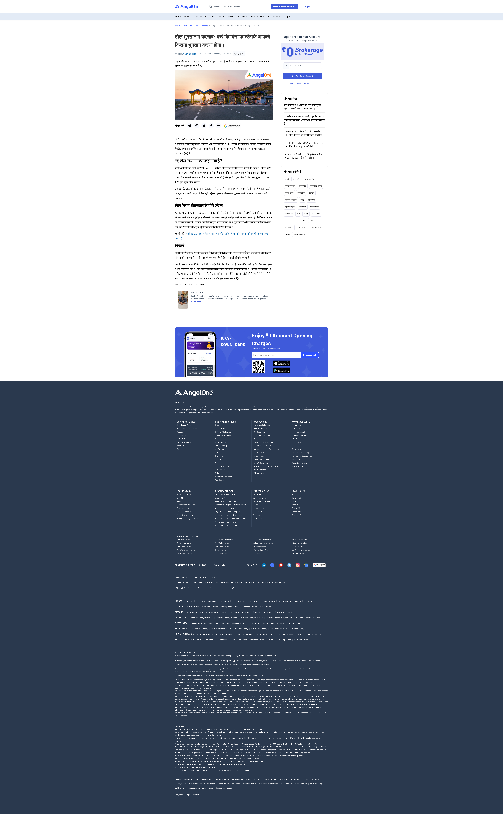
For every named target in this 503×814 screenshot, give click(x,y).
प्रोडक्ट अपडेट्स (290, 200)
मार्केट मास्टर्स (314, 206)
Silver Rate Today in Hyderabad (204, 623)
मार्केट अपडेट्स (290, 186)
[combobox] (239, 54)
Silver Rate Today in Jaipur (288, 623)
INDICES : (179, 601)
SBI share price (221, 550)
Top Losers (257, 515)
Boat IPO (295, 505)
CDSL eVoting (301, 783)
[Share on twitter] (204, 125)
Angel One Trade (211, 582)
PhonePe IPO (297, 511)
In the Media (181, 439)
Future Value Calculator (262, 445)
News (230, 16)
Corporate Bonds (222, 466)
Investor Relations (184, 442)
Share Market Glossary (262, 501)
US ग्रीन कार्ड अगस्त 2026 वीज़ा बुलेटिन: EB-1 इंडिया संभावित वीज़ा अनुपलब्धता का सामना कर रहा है (304, 120)
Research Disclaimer (184, 779)
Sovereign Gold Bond (223, 476)
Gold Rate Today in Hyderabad (279, 617)
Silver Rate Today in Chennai (262, 623)
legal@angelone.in (243, 764)
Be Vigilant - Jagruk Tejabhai (188, 518)
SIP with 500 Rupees (223, 435)
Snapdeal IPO (297, 515)
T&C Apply (315, 779)
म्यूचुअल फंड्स (289, 206)
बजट (302, 200)
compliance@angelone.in (240, 755)
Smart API (262, 582)
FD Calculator (258, 452)
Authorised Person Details (225, 522)
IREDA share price (184, 546)
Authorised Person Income (225, 508)
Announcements (259, 498)
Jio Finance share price (301, 550)
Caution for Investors (225, 788)
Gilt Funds (271, 639)
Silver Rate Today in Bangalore (234, 623)
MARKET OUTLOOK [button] (261, 491)
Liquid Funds (224, 639)
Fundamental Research (186, 505)
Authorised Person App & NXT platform (230, 518)
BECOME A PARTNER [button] (224, 491)
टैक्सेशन (311, 193)
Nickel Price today (259, 628)
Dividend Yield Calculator (263, 442)
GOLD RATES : (181, 617)
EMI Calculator (259, 473)
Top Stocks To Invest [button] (187, 536)
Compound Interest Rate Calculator (267, 449)
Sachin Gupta (189, 53)
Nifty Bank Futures (210, 606)
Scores (248, 779)
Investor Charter (249, 783)
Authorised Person (299, 463)
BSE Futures (265, 606)
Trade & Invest (182, 16)
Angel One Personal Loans (229, 783)
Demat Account (298, 428)
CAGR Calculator (260, 439)
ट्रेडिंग (287, 220)
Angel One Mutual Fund (207, 634)
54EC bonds (220, 473)
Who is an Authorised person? (227, 501)
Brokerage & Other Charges (188, 428)
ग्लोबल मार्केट (289, 193)
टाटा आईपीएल (301, 227)
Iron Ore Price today (278, 628)
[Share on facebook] (211, 125)
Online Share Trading (300, 435)
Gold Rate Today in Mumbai (201, 617)
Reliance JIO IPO (298, 498)
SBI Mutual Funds (227, 634)
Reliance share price (300, 540)
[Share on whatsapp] (196, 125)
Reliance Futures (250, 606)
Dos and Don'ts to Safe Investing (229, 779)
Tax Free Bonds (221, 470)
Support (289, 16)
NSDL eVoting (316, 783)
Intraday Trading (298, 439)
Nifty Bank (200, 601)
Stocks (218, 425)
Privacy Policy (222, 770)
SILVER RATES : (181, 623)
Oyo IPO (295, 501)
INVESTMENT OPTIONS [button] (225, 422)
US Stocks (219, 449)
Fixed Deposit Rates (277, 582)
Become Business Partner (225, 494)
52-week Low (258, 508)
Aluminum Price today (221, 628)
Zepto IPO (296, 508)
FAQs (305, 779)
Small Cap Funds (240, 639)
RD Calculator (258, 456)
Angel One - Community (186, 515)
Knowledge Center (184, 494)
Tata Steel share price (262, 540)
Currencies (219, 456)
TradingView (231, 588)
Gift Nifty (308, 601)
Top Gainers (258, 511)
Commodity (219, 459)
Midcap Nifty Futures (230, 606)
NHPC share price (222, 543)
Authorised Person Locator (226, 525)
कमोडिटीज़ (301, 193)
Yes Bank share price (185, 553)
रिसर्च (287, 179)
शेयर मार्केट (296, 179)
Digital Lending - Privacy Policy (202, 783)
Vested (221, 588)
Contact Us (181, 435)
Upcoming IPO (220, 442)
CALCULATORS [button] (260, 422)
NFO (217, 439)
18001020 (206, 565)
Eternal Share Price (261, 550)
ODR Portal (179, 788)
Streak (212, 588)
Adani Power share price (263, 543)
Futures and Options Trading (303, 456)
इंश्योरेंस (296, 220)
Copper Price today (199, 628)
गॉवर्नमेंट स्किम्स (316, 227)
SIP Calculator (259, 432)
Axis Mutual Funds (245, 634)
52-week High (258, 505)
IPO (293, 446)
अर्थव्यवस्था (302, 206)
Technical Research (184, 508)
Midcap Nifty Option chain (240, 612)
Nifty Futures (193, 606)
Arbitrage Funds (257, 639)
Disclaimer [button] (180, 726)
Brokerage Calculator (261, 425)
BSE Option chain (284, 612)
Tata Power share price (224, 553)
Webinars (180, 445)
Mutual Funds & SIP (204, 16)
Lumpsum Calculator (261, 435)
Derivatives (296, 449)
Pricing (276, 16)
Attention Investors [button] (186, 652)
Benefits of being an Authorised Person (230, 505)
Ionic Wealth (214, 577)
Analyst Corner (298, 466)
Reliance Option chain (264, 612)
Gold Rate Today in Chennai (251, 617)
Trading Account (298, 432)
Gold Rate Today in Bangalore (307, 617)
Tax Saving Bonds (222, 480)
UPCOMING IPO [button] (298, 491)
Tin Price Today (297, 628)
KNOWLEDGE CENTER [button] (301, 422)
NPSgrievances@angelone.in (186, 758)
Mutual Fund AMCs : (185, 634)
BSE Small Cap (284, 601)
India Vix (297, 601)
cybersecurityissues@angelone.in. (250, 761)
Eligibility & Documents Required (228, 511)
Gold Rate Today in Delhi (226, 617)
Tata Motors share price (186, 550)
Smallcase (202, 588)
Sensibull (191, 588)
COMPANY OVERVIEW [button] (186, 422)
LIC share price (298, 553)
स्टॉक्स (287, 234)
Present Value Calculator (263, 459)
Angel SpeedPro (227, 582)
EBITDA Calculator (260, 463)
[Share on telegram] (189, 125)
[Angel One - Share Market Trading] (187, 7)
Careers (180, 449)
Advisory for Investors (268, 783)
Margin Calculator (260, 428)
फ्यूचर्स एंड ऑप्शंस (316, 186)
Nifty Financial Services (218, 601)
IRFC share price (183, 540)
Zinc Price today (241, 628)
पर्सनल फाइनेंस (309, 179)
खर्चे (304, 220)
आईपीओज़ (311, 200)
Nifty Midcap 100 (254, 601)
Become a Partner (260, 16)
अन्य (298, 213)
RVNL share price (222, 546)
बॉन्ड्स (306, 213)
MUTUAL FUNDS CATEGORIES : (188, 639)
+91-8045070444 (218, 761)
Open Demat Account (284, 6)
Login (307, 6)
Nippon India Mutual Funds (309, 634)
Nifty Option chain (195, 612)
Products (242, 16)
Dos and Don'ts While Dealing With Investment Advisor (277, 779)
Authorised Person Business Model (228, 515)
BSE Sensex (269, 601)
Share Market (297, 442)
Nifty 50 (189, 601)
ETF (216, 452)
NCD (217, 463)
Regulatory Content (204, 779)
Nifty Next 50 (238, 601)
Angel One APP (196, 582)
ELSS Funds (210, 639)
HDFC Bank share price (224, 540)
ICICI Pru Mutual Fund (285, 634)
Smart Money (182, 498)
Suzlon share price (184, 543)
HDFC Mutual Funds (264, 634)
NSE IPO (295, 494)
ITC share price (298, 546)
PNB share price (259, 546)
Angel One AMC (200, 577)
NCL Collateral (287, 783)
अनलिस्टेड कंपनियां (300, 234)
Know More (196, 301)
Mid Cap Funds (284, 639)
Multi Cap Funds (301, 639)
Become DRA (220, 498)
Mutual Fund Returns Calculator (265, 466)
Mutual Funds (220, 428)
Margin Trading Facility (246, 582)
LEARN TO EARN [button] (184, 491)
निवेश (311, 220)
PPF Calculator (259, 470)
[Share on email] (218, 125)
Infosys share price (299, 543)
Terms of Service (238, 770)
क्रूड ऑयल (289, 227)
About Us (180, 432)
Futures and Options (223, 445)
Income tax (296, 459)
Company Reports (184, 511)
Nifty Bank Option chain (216, 612)
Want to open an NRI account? (302, 83)
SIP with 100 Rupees (223, 432)
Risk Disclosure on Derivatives (200, 788)
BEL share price (259, 553)
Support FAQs (222, 565)
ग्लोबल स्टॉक (316, 213)
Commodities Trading (300, 452)
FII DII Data (257, 518)
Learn (221, 16)
